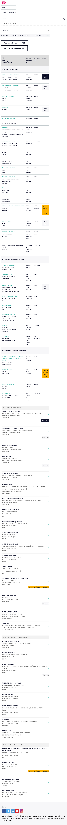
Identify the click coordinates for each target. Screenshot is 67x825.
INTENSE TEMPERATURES (8, 385)
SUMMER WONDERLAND (8, 119)
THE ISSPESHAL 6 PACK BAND (10, 296)
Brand (3, 60)
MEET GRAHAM (6, 128)
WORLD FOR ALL (6, 305)
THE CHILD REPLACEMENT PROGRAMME (13, 206)
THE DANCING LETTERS (8, 314)
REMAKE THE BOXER (7, 221)
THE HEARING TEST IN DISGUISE (10, 86)
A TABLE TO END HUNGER (9, 265)
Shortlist (38, 36)
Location (37, 58)
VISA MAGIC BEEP (7, 394)
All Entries (46, 36)
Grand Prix (4, 36)
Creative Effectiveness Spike (21, 36)
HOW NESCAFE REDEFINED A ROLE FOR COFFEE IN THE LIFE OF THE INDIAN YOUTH (12, 358)
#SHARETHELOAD (7, 369)
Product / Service (7, 62)
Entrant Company (29, 60)
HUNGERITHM (5, 108)
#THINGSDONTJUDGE (8, 188)
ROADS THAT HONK (7, 274)
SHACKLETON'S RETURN (8, 232)
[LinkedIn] (13, 811)
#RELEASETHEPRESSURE (8, 168)
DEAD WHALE (5, 336)
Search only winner (9, 23)
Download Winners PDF (14, 49)
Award (44, 58)
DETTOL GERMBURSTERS (9, 150)
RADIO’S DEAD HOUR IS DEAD (10, 159)
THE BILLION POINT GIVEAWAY (10, 75)
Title (3, 58)
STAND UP (4, 243)
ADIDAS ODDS (6, 197)
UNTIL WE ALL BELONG (8, 97)
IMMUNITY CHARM (7, 285)
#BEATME (4, 325)
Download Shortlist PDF (14, 43)
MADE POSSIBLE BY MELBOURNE (11, 141)
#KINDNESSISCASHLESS (8, 177)
